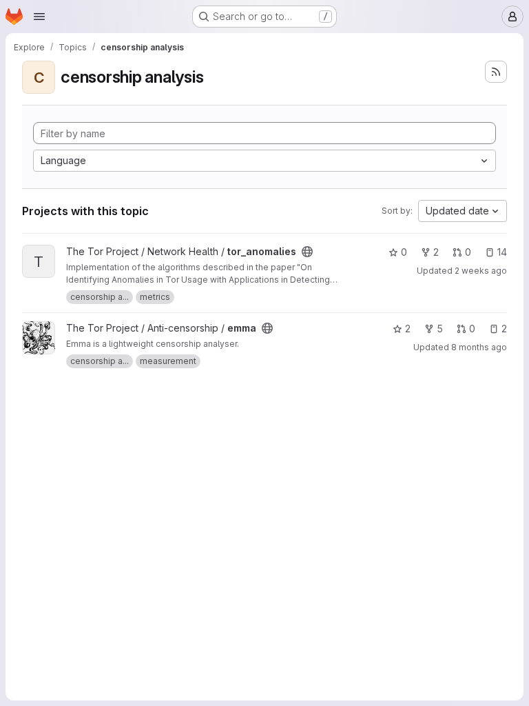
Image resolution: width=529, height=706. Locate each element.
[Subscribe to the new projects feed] (496, 72)
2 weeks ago (481, 270)
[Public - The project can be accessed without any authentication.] (307, 251)
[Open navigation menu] (39, 17)
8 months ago (479, 347)
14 (502, 252)
